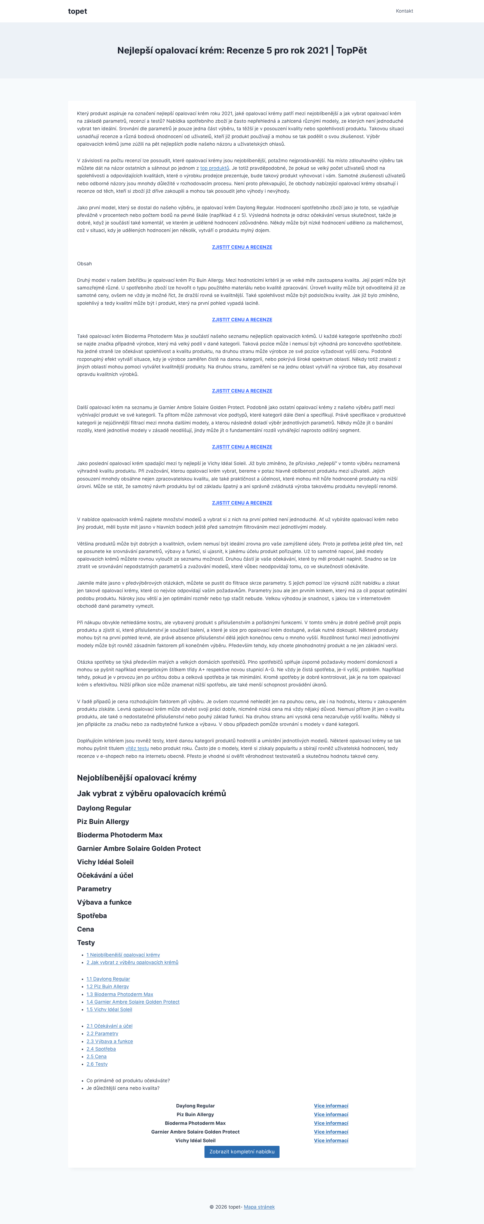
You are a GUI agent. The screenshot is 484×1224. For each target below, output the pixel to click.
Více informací (331, 1106)
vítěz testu (137, 748)
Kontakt (404, 11)
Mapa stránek (259, 1207)
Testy (97, 1064)
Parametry (102, 1033)
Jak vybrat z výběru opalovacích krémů (132, 962)
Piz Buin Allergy (108, 986)
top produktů (214, 168)
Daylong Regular (108, 979)
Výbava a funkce (110, 1041)
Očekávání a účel (109, 1026)
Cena (97, 1056)
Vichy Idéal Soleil (109, 1009)
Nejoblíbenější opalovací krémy (123, 955)
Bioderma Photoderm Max (120, 994)
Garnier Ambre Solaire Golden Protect (133, 1002)
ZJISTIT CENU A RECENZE (242, 247)
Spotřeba (101, 1049)
